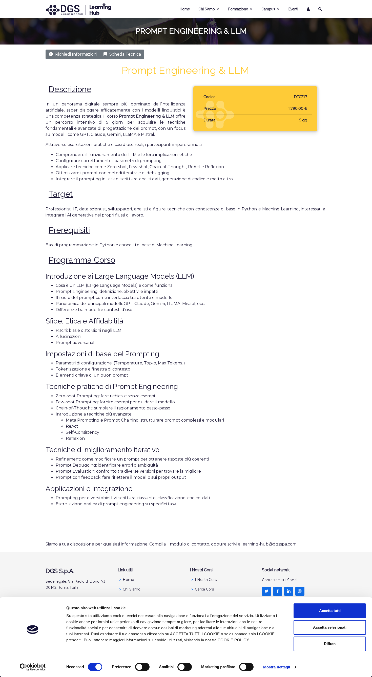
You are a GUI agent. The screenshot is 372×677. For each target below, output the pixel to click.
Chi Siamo (206, 9)
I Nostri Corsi (206, 579)
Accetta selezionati (329, 627)
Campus (268, 9)
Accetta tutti (330, 610)
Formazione (238, 9)
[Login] (308, 9)
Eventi (293, 9)
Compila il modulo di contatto (179, 544)
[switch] (142, 667)
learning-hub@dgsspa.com (269, 544)
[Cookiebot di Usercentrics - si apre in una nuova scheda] (33, 667)
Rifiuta (330, 644)
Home (185, 9)
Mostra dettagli (276, 667)
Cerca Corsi (205, 589)
